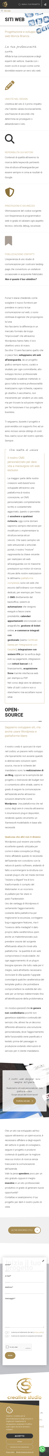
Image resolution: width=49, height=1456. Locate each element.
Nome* (7, 1265)
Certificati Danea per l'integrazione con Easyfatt (23, 645)
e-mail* (8, 1276)
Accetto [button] (19, 1436)
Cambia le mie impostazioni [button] (19, 1447)
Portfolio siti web (23, 1101)
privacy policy (38, 1332)
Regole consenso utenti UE (25, 1452)
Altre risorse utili (22, 1230)
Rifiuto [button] (19, 1441)
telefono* (9, 1287)
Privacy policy (10, 1452)
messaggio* (10, 1298)
